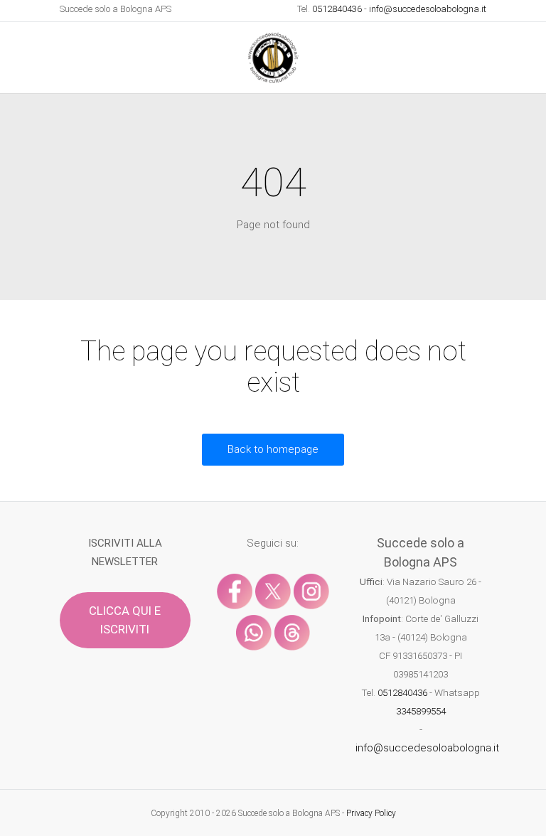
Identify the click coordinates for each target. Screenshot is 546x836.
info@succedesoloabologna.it (427, 9)
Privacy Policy (371, 813)
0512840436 (337, 9)
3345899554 (421, 711)
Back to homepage (273, 449)
